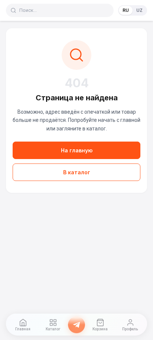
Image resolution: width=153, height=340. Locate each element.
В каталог (76, 172)
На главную (76, 150)
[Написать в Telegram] (76, 324)
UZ (139, 10)
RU (126, 10)
